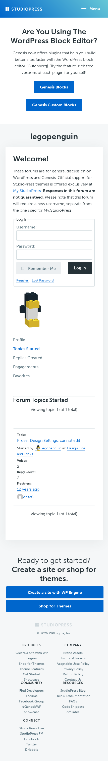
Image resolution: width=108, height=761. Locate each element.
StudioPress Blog (73, 690)
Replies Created (27, 357)
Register (22, 280)
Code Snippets (73, 706)
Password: (26, 246)
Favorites (21, 375)
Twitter (31, 744)
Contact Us (73, 679)
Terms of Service (73, 658)
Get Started (31, 674)
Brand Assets (73, 653)
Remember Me (41, 268)
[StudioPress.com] (24, 9)
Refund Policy (73, 674)
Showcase (31, 679)
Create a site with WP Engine (55, 592)
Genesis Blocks (54, 87)
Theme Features (31, 669)
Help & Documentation (73, 696)
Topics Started (26, 348)
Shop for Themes (55, 606)
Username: (27, 227)
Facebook (31, 739)
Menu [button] (94, 8)
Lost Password (43, 280)
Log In (80, 268)
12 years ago (28, 489)
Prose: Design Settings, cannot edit (48, 440)
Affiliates (73, 712)
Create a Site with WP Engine (32, 655)
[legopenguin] (32, 331)
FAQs (73, 701)
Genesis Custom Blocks (54, 105)
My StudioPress (27, 190)
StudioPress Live (31, 728)
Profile (19, 339)
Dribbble (31, 749)
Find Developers (31, 690)
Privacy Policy (73, 669)
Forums (31, 696)
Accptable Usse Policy (73, 663)
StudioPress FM (31, 733)
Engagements (25, 366)
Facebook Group (31, 701)
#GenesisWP (31, 706)
